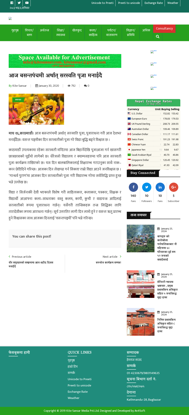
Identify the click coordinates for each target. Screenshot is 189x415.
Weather (73, 398)
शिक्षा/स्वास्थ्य (60, 33)
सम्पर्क (71, 373)
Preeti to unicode (79, 385)
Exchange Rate (78, 391)
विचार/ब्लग (29, 33)
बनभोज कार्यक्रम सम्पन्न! (108, 262)
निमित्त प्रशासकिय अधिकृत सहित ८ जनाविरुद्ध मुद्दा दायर (166, 325)
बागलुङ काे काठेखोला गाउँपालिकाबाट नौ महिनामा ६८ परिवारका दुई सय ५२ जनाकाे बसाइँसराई (167, 248)
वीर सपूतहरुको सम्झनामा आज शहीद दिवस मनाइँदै (31, 264)
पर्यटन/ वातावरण (111, 33)
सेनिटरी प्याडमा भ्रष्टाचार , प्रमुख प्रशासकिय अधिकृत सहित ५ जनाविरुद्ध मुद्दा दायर (167, 290)
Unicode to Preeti (80, 379)
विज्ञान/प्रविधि (130, 33)
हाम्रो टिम (73, 366)
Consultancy (164, 28)
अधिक (146, 30)
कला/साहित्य (93, 33)
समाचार (18, 99)
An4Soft (140, 410)
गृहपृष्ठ (15, 30)
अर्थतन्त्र (44, 30)
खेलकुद (77, 30)
